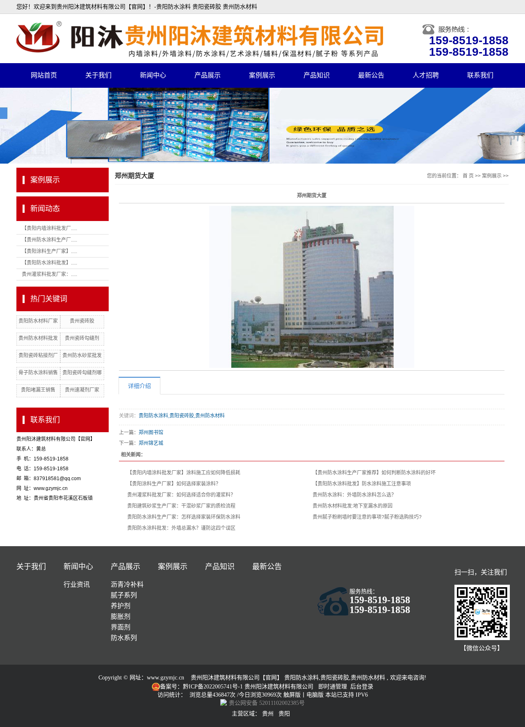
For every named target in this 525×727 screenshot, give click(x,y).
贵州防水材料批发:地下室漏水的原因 (353, 506)
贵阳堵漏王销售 (38, 390)
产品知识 (317, 75)
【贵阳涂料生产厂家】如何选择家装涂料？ (174, 484)
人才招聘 (426, 75)
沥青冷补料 (127, 584)
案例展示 (262, 75)
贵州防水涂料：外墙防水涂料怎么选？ (354, 495)
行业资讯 (77, 584)
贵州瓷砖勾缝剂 (82, 338)
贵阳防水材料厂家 (38, 321)
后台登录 (361, 687)
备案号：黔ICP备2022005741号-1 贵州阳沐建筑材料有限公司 (236, 687)
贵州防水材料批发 (38, 338)
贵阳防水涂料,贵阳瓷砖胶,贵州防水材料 (182, 416)
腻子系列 (124, 595)
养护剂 (120, 605)
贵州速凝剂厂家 (82, 390)
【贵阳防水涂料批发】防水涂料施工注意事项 (362, 484)
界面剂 (120, 627)
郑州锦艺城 (151, 443)
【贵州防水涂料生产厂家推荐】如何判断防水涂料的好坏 (374, 473)
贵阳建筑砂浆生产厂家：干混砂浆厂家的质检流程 (181, 506)
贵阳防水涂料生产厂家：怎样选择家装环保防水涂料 (183, 517)
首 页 (468, 176)
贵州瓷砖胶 (82, 321)
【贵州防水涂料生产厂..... (49, 240)
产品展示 (207, 75)
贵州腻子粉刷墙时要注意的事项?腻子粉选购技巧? (367, 517)
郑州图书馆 (151, 432)
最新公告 (371, 75)
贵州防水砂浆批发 (82, 355)
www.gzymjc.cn (165, 678)
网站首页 (44, 75)
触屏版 (292, 695)
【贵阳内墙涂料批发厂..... (49, 228)
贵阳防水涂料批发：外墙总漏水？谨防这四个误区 (181, 528)
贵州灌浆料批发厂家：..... (49, 274)
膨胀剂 (120, 616)
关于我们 (98, 75)
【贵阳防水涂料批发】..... (49, 263)
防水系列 (124, 637)
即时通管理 (332, 687)
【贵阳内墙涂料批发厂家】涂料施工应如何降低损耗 (183, 473)
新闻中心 (153, 75)
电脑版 (315, 695)
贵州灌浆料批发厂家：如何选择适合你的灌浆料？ (181, 495)
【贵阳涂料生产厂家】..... (49, 251)
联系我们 (480, 75)
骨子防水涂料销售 (38, 373)
